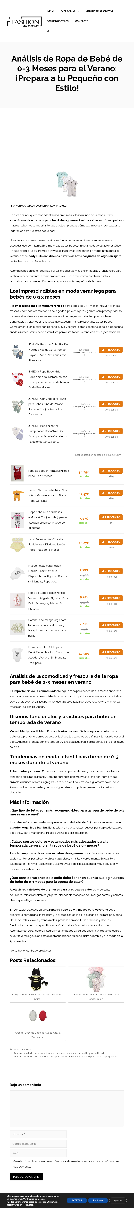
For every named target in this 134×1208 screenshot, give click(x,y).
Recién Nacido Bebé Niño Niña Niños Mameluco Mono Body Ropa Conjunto (47, 495)
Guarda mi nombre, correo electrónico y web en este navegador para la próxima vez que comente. (66, 1164)
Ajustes (118, 1200)
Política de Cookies (36, 1199)
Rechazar (98, 1200)
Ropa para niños (22, 1049)
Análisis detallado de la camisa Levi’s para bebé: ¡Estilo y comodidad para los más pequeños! (65, 1056)
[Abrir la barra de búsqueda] (47, 31)
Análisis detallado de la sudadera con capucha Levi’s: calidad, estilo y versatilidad (59, 1053)
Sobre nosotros (58, 21)
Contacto (81, 21)
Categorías (67, 11)
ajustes (29, 1204)
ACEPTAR (77, 1200)
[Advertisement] (67, 132)
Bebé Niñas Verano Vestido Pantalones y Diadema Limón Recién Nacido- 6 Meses (46, 544)
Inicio (50, 11)
